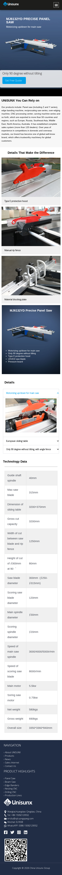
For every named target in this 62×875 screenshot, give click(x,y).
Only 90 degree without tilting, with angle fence (28, 449)
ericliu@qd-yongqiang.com (20, 818)
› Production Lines (13, 795)
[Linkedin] (26, 832)
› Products (9, 755)
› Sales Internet (11, 762)
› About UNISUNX (12, 752)
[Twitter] (12, 832)
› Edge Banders (11, 785)
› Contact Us (10, 765)
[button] (56, 5)
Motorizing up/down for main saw (22, 393)
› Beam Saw (10, 781)
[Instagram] (19, 832)
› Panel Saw (9, 778)
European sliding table (17, 441)
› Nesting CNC (10, 788)
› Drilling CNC (10, 791)
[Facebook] (6, 832)
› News (7, 759)
